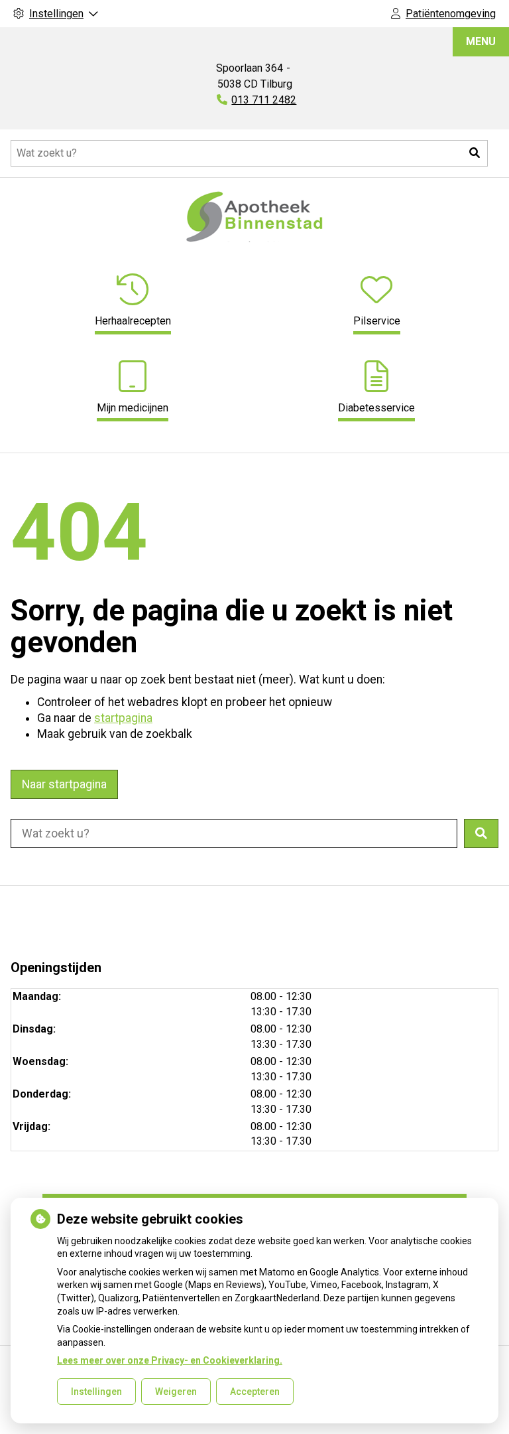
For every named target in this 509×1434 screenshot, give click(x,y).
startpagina (123, 718)
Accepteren (255, 1391)
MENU (481, 41)
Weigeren (176, 1391)
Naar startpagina (64, 784)
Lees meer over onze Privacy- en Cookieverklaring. (169, 1360)
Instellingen (96, 1391)
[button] (474, 153)
